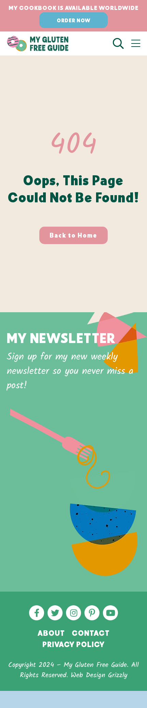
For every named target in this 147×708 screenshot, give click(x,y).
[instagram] (73, 612)
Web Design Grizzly (99, 675)
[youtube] (110, 612)
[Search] (122, 43)
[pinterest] (91, 612)
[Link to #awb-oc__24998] (135, 43)
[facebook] (36, 612)
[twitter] (55, 612)
